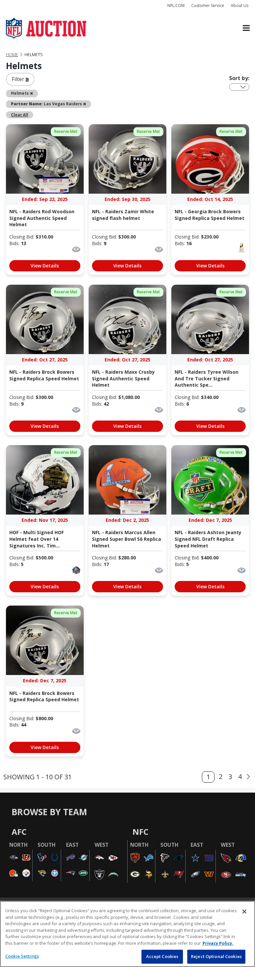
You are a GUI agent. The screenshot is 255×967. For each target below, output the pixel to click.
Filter (19, 79)
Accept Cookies (162, 956)
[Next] (248, 777)
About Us (239, 5)
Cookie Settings (22, 956)
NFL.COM (176, 5)
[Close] (244, 911)
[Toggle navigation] (246, 28)
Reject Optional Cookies (216, 956)
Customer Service (207, 5)
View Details (45, 265)
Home (12, 54)
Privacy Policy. (218, 943)
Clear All (19, 114)
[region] (127, 934)
